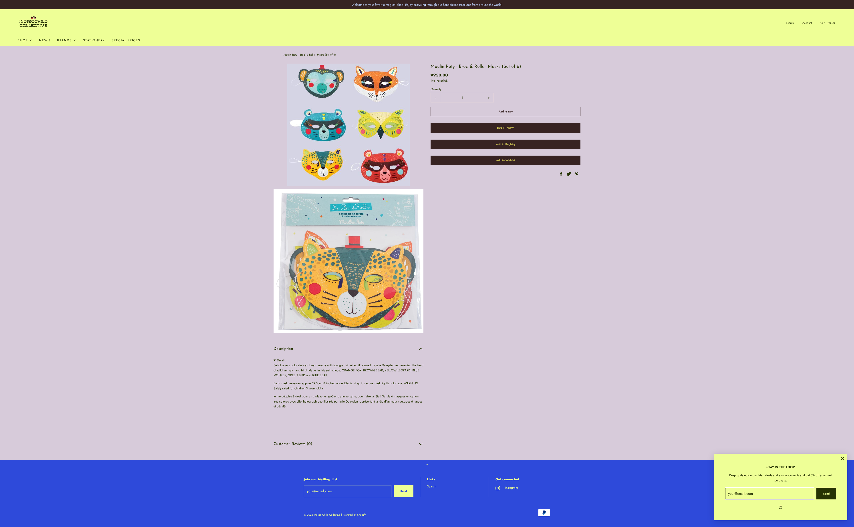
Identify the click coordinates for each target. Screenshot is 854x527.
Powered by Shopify (354, 515)
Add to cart (506, 112)
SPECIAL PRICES (126, 40)
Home (277, 55)
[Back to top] (427, 465)
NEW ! (44, 40)
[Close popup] (842, 458)
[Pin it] (576, 173)
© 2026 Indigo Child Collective (322, 515)
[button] (348, 349)
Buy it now (505, 128)
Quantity (436, 89)
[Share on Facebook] (560, 173)
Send (403, 491)
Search (431, 486)
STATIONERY (94, 40)
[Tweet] (568, 173)
